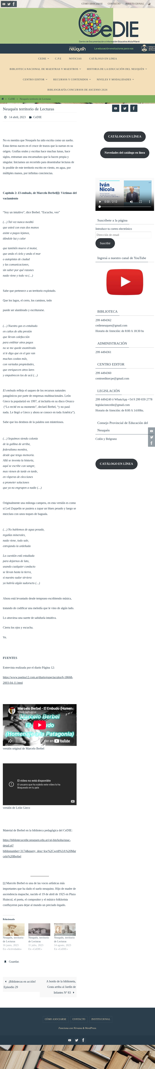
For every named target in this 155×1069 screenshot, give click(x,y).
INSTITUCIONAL (135, 3)
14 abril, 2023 (17, 116)
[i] (4, 882)
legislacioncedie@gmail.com (112, 404)
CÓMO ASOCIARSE (92, 3)
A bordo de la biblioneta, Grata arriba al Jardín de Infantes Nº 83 (61, 985)
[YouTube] (4, 4)
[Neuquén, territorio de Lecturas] (14, 928)
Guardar (14, 960)
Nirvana (78, 1026)
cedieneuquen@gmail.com (111, 325)
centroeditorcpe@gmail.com (112, 378)
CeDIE (11, 99)
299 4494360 (103, 373)
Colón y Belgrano (106, 438)
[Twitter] (9, 4)
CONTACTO (114, 3)
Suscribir (105, 243)
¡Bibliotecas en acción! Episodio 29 (20, 982)
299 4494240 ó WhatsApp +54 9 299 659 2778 (123, 399)
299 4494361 (103, 352)
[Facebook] (14, 4)
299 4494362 (103, 320)
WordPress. (91, 1026)
